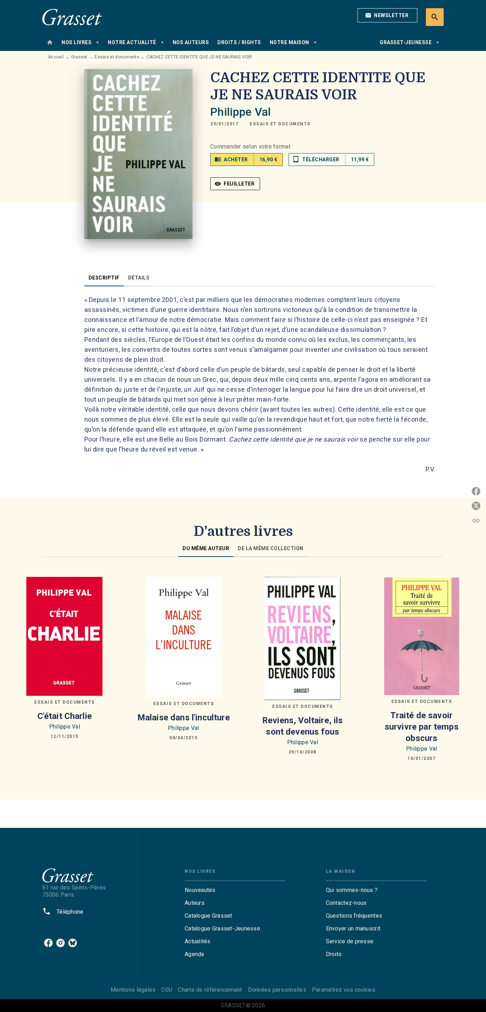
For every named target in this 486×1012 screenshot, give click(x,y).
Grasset (79, 56)
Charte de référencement (210, 989)
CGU (166, 989)
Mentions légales (133, 989)
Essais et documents (117, 56)
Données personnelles (277, 989)
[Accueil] (72, 17)
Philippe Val (240, 112)
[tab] (49, 42)
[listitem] (48, 943)
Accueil (56, 56)
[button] (387, 15)
